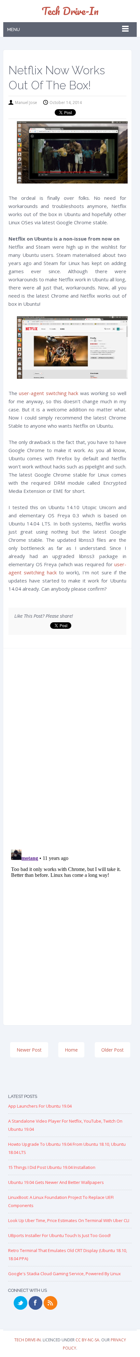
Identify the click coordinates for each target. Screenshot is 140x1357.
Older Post (112, 1050)
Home (71, 1050)
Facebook (35, 1303)
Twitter (20, 1303)
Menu (13, 29)
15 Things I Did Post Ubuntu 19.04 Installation (51, 1167)
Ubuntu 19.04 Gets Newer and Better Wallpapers (56, 1182)
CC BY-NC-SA (87, 1340)
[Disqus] (67, 751)
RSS (50, 1303)
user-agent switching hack (48, 393)
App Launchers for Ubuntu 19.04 (40, 1106)
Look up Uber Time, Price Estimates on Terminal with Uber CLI (68, 1220)
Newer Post (29, 1050)
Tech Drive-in (70, 11)
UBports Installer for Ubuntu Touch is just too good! (59, 1235)
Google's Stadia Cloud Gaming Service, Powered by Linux (64, 1273)
